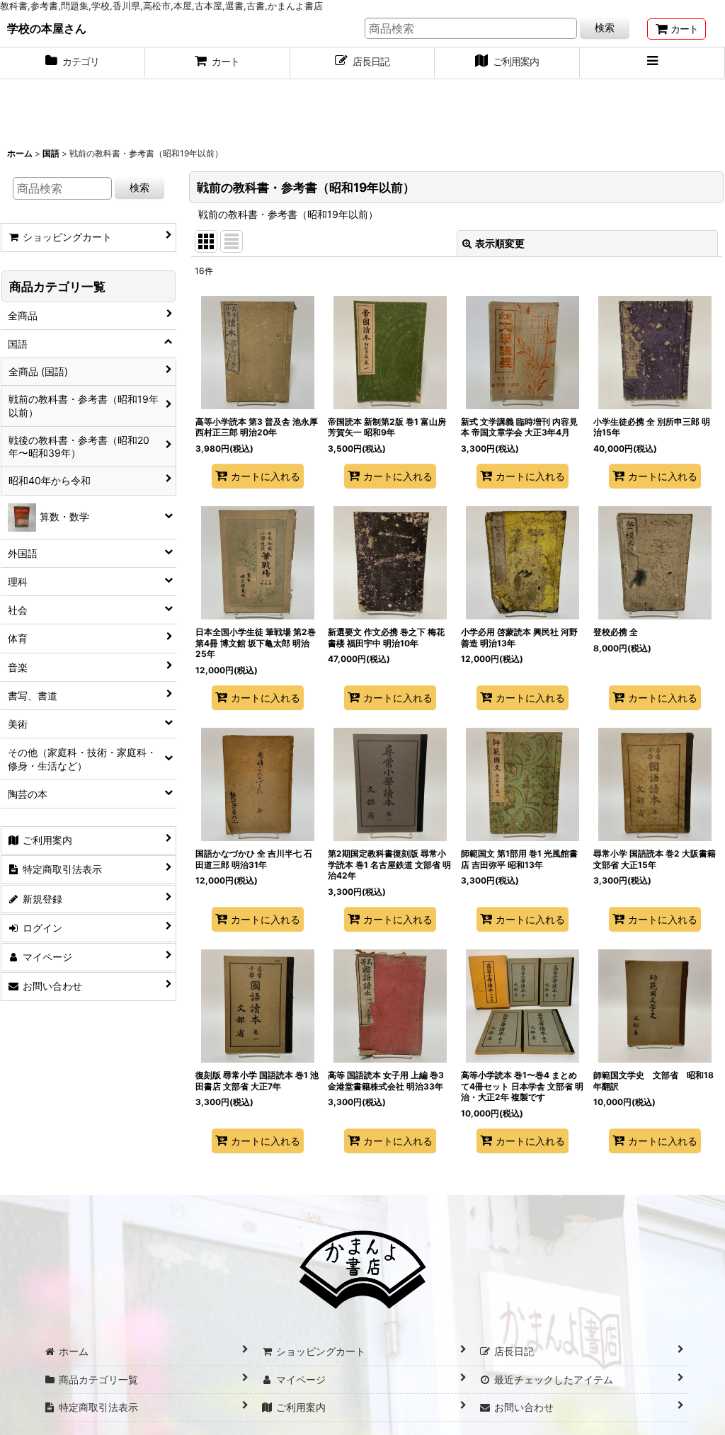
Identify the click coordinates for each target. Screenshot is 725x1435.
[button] (652, 63)
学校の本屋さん (46, 28)
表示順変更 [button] (500, 243)
